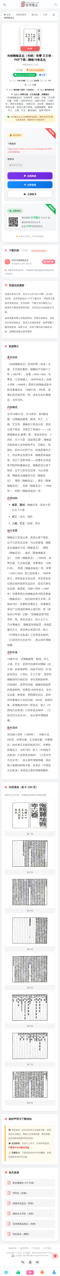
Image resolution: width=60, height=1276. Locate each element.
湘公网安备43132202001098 (35, 1255)
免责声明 (24, 1248)
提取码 (11, 159)
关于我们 (47, 1248)
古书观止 (27, 1252)
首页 (8, 14)
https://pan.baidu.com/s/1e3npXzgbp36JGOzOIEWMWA (30, 150)
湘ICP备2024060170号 (42, 1252)
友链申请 (12, 1248)
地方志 (35, 14)
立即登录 (31, 184)
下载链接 (12, 143)
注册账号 (32, 194)
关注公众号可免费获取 (26, 74)
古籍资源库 (21, 14)
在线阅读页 (35, 322)
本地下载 (49, 261)
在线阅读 (31, 175)
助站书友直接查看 (36, 70)
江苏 (45, 14)
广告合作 (36, 1248)
